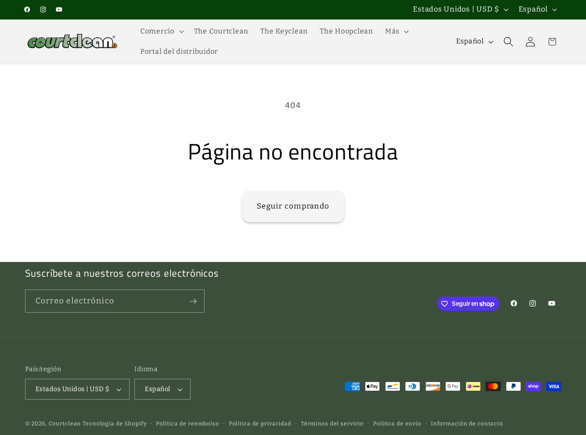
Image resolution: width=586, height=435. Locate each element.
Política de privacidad (260, 424)
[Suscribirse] (193, 301)
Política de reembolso (187, 424)
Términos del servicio (332, 424)
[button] (161, 31)
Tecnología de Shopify (114, 424)
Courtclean (65, 424)
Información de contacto (467, 424)
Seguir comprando (293, 206)
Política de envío (397, 424)
